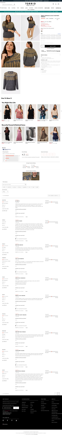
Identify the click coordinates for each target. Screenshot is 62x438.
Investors (53, 420)
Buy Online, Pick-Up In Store (45, 410)
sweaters (15, 13)
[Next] (61, 111)
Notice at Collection (54, 422)
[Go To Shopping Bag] (58, 4)
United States (3, 2)
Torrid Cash (42, 408)
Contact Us (32, 412)
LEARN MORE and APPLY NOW (7, 412)
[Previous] (1, 111)
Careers (53, 401)
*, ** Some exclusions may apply (31, 434)
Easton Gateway (50, 42)
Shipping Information (25, 407)
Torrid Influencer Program (55, 403)
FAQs (31, 407)
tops (12, 13)
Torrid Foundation (54, 405)
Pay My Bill (42, 405)
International (32, 402)
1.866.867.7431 (24, 402)
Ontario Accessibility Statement (56, 418)
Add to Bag (53, 46)
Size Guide (59, 33)
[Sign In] (55, 4)
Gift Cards (42, 401)
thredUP (31, 405)
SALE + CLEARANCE (31, 9)
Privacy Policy (54, 408)
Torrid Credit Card (43, 403)
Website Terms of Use (55, 410)
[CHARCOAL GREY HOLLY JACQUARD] (41, 31)
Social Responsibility (54, 415)
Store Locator (24, 409)
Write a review (51, 18)
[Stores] (53, 4)
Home (2, 13)
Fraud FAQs (32, 409)
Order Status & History (25, 405)
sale (5, 13)
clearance (8, 13)
